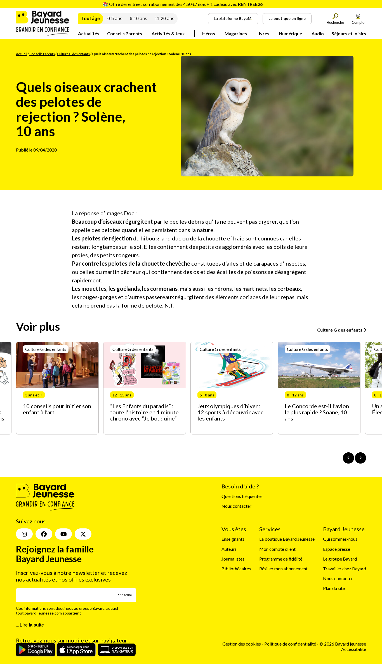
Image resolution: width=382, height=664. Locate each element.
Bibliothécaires (236, 568)
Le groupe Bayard (340, 558)
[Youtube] (63, 534)
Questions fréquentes (242, 496)
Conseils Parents (124, 33)
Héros (208, 33)
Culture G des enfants (73, 54)
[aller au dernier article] (348, 458)
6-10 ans (138, 18)
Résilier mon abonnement (283, 568)
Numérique (290, 33)
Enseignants (232, 539)
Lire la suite (32, 625)
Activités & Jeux (168, 33)
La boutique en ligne (287, 18)
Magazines (236, 33)
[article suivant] (360, 458)
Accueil (21, 54)
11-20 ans (164, 18)
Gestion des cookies (241, 643)
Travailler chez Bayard (344, 568)
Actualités (88, 33)
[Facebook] (44, 534)
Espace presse (336, 549)
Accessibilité (353, 649)
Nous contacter (236, 506)
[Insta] (24, 534)
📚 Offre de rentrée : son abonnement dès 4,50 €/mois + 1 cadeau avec (183, 4)
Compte (358, 22)
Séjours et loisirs (349, 33)
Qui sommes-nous (340, 539)
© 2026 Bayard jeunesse (342, 643)
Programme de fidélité (280, 558)
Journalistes (232, 558)
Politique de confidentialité (290, 643)
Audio (318, 33)
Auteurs (229, 549)
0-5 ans (114, 18)
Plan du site (334, 588)
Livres (262, 33)
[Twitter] (83, 534)
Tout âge (90, 18)
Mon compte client (277, 549)
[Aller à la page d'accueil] (42, 34)
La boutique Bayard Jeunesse (287, 539)
